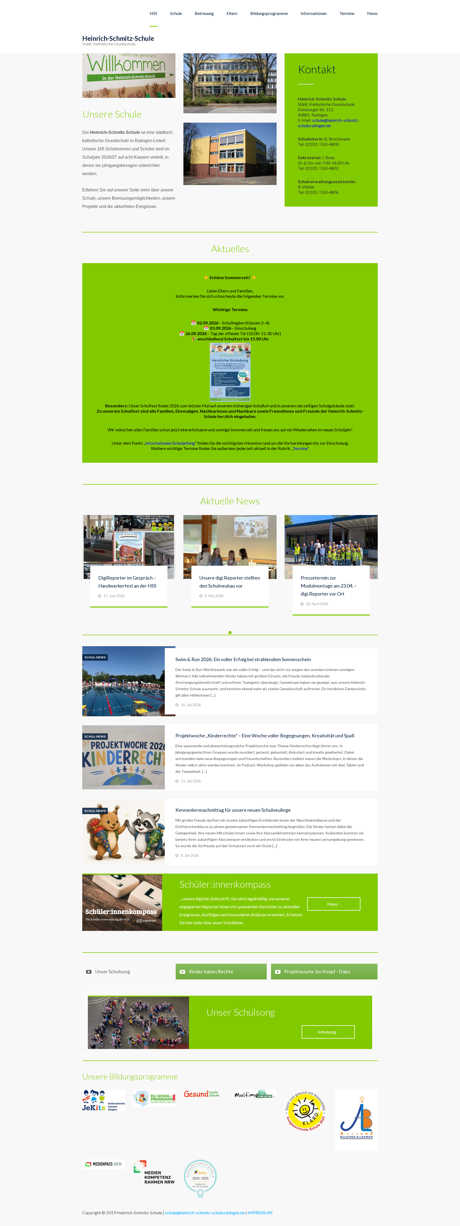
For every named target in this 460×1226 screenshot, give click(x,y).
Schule (176, 13)
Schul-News (95, 657)
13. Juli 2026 (191, 781)
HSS (153, 13)
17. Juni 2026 (114, 596)
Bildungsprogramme (269, 13)
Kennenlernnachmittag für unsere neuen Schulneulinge (233, 810)
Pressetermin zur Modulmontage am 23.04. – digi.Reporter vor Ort (328, 586)
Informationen (314, 13)
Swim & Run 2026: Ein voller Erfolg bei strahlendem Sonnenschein (243, 659)
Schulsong (327, 1031)
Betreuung (204, 13)
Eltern (232, 13)
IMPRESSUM (260, 1212)
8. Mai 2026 (214, 596)
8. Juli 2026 (190, 855)
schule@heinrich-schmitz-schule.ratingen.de (328, 123)
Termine (346, 13)
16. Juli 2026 (191, 705)
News (372, 13)
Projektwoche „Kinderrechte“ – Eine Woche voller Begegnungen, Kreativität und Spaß (264, 735)
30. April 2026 (317, 604)
